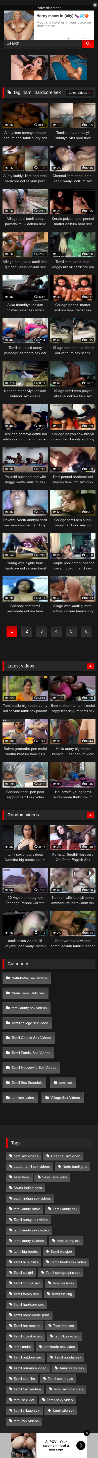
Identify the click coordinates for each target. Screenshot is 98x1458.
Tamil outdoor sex (28, 1357)
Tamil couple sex (27, 1283)
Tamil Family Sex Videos (31, 1053)
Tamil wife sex (63, 1410)
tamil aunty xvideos (29, 1241)
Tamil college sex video (30, 1023)
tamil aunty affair (27, 1209)
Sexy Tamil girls (54, 1177)
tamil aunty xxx (68, 1241)
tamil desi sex (63, 1283)
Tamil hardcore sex (29, 1304)
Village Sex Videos (65, 1098)
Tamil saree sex (71, 1368)
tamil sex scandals (68, 1389)
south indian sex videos (32, 1198)
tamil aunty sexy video (31, 1230)
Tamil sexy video (60, 1400)
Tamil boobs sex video (68, 1262)
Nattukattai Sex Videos (29, 978)
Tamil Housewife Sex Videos (34, 1067)
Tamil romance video (30, 1368)
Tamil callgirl (23, 1273)
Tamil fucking (62, 1294)
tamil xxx (66, 1083)
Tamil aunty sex (65, 1209)
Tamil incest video (28, 1336)
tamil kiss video (67, 1336)
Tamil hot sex (63, 1326)
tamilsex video (23, 1098)
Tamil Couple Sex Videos (31, 1038)
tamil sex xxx (24, 1400)
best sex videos (26, 1156)
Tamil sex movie (60, 1379)
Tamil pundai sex (68, 1357)
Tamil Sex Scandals (27, 1083)
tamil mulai (22, 1347)
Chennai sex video (65, 1156)
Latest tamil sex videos (32, 1166)
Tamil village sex (26, 1410)
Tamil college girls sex (63, 1273)
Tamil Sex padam (27, 1389)
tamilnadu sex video (59, 1347)
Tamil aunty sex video (31, 1220)
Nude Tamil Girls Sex (28, 993)
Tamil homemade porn (31, 1315)
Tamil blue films (26, 1262)
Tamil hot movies (27, 1326)
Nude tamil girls (75, 1166)
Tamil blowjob (61, 1251)
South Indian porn (28, 1188)
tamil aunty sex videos (29, 1008)
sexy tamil (21, 1177)
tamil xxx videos (26, 1421)
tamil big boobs (26, 1251)
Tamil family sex (26, 1294)
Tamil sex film (24, 1379)
